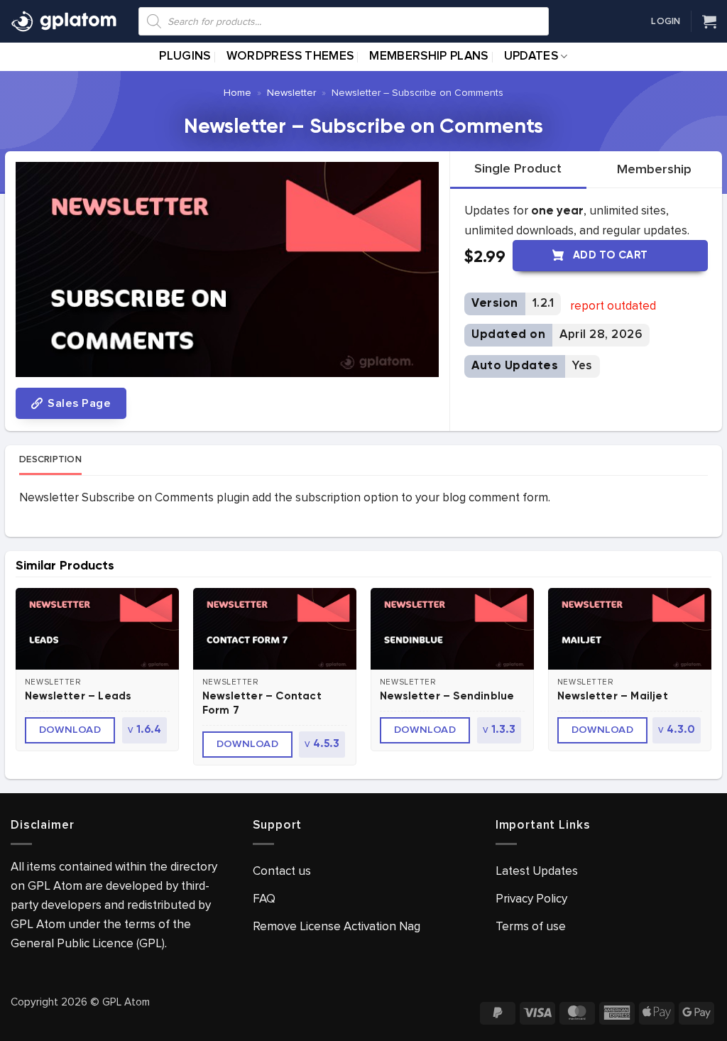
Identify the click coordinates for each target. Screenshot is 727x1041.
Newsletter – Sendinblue (447, 696)
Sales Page (78, 403)
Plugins (184, 56)
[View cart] (709, 21)
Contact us (282, 870)
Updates (531, 56)
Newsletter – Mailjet (612, 696)
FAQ (264, 898)
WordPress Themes (290, 56)
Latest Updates (537, 870)
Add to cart (610, 255)
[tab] (518, 169)
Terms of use (531, 926)
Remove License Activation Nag (336, 926)
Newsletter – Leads (78, 696)
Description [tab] (50, 459)
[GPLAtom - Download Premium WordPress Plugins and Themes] (64, 21)
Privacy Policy (531, 898)
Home (237, 93)
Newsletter (291, 93)
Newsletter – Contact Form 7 (262, 703)
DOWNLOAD (70, 729)
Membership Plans (428, 56)
